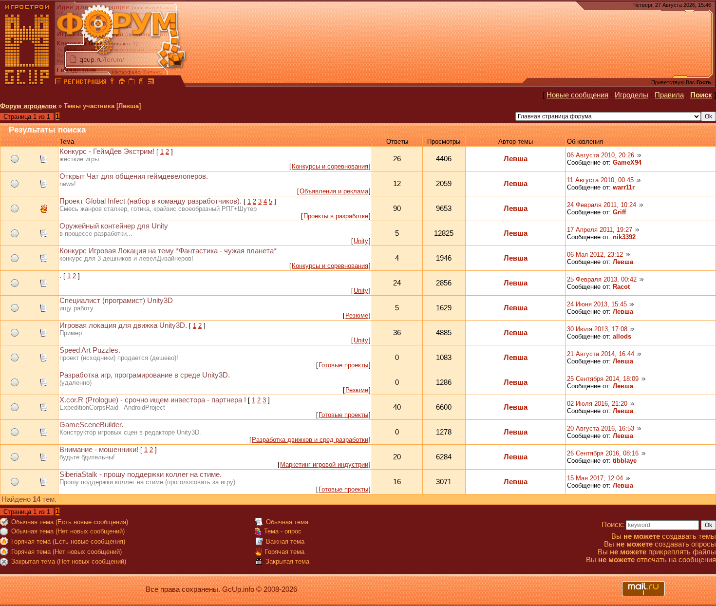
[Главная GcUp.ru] (27, 83)
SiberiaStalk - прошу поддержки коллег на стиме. (140, 474)
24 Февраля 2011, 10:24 (601, 204)
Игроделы (631, 95)
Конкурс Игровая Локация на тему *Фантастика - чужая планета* (168, 251)
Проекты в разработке (335, 216)
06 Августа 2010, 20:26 (600, 155)
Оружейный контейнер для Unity (113, 226)
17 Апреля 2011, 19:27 (599, 229)
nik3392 (624, 237)
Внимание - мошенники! (98, 450)
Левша (516, 159)
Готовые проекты (343, 365)
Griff (619, 212)
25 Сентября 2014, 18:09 (603, 378)
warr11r (624, 187)
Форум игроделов (28, 106)
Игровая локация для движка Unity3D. (123, 325)
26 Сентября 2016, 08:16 (603, 453)
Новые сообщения (577, 95)
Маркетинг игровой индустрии (324, 464)
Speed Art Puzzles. (89, 350)
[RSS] (151, 83)
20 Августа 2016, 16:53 (600, 428)
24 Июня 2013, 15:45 (597, 304)
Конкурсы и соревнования (330, 166)
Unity (361, 241)
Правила (669, 95)
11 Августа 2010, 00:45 (600, 180)
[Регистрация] (85, 83)
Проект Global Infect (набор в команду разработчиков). (150, 201)
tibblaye (625, 460)
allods (622, 336)
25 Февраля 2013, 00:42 (602, 279)
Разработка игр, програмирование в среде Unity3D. (144, 375)
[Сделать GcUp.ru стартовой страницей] (122, 83)
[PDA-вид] (141, 83)
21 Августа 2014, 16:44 (600, 354)
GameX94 (627, 162)
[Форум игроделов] (58, 83)
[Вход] (112, 83)
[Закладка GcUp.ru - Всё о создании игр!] (131, 83)
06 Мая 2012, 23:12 (595, 254)
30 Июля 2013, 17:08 (597, 329)
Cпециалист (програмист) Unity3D (116, 300)
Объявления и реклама (334, 191)
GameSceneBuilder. (91, 425)
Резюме (356, 315)
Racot (621, 286)
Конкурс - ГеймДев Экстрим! (106, 151)
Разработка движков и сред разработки (310, 439)
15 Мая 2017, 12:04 (595, 478)
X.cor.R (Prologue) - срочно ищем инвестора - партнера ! (152, 400)
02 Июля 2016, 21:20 (597, 403)
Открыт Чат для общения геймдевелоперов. (133, 176)
